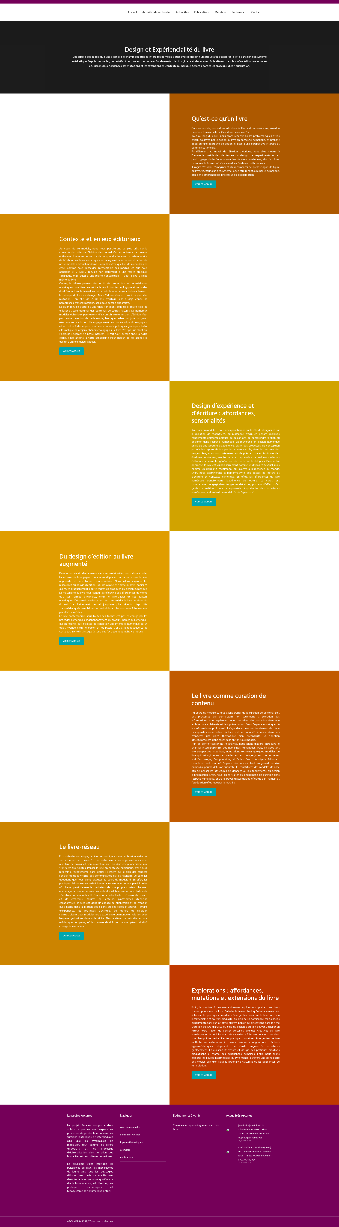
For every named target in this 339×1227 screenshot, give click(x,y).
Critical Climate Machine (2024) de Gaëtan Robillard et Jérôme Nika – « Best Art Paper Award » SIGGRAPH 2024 (255, 1154)
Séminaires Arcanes (130, 1135)
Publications (126, 1158)
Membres (125, 1150)
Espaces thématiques (131, 1142)
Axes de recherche (130, 1127)
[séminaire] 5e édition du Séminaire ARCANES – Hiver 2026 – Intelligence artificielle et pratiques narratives (253, 1132)
